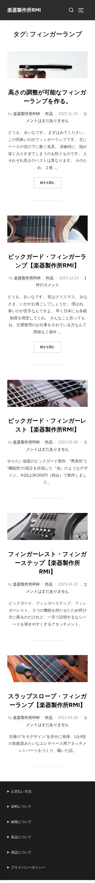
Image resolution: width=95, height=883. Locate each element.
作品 (49, 114)
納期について (21, 822)
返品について (21, 837)
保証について (21, 852)
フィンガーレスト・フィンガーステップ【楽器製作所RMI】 (47, 562)
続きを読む (50, 182)
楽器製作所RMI (24, 10)
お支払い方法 (21, 791)
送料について (21, 806)
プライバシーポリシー (28, 867)
